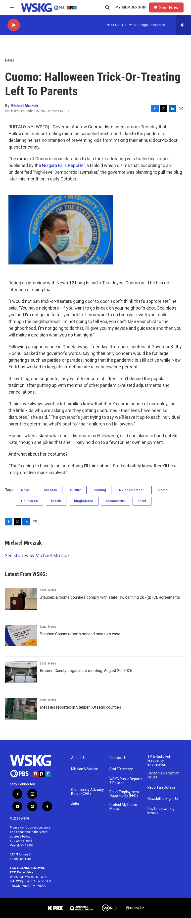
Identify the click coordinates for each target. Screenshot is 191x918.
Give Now (168, 7)
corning (100, 490)
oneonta (50, 490)
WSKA (41, 886)
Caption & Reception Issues (163, 775)
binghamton (83, 501)
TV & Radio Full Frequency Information (159, 760)
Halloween (29, 501)
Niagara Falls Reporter (63, 165)
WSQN (15, 886)
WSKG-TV (28, 886)
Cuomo (162, 490)
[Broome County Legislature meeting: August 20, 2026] (21, 672)
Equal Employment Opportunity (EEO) (124, 794)
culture (75, 490)
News (9, 60)
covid (142, 501)
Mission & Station (84, 769)
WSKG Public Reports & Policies (125, 781)
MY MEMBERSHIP (131, 7)
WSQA (31, 881)
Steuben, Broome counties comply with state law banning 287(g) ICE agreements (110, 597)
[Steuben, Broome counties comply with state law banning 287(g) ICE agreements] (21, 599)
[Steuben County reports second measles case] (21, 635)
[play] (14, 25)
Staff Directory (121, 769)
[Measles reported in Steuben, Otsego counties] (21, 709)
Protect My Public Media (123, 807)
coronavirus (115, 501)
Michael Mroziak (24, 105)
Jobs (75, 804)
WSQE (20, 881)
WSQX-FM (32, 877)
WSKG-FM (16, 877)
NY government (131, 490)
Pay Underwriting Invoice (160, 811)
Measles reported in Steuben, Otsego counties (80, 707)
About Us (78, 758)
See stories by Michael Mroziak (37, 555)
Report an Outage (161, 787)
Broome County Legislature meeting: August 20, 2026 (86, 670)
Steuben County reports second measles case (80, 634)
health (56, 501)
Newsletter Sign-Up (162, 799)
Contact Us (118, 758)
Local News (48, 590)
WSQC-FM (44, 881)
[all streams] (183, 25)
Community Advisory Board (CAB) (87, 792)
